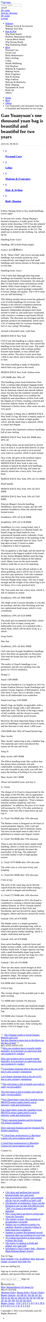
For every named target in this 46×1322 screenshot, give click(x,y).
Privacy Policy (38, 1292)
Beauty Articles (8, 1295)
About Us (18, 1287)
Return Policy (23, 1292)
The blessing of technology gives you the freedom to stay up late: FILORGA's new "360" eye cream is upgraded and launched (25, 1207)
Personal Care (13, 156)
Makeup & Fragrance (17, 178)
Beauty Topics (8, 1303)
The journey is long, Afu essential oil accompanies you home (22, 1220)
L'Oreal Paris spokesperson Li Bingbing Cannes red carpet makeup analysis (20, 1144)
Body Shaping (13, 201)
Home (8, 97)
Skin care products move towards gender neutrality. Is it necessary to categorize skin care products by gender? (21, 1061)
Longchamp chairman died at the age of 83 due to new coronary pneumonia (21, 1077)
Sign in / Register (9, 13)
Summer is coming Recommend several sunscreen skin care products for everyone (25, 1233)
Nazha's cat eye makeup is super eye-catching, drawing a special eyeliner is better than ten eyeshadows (23, 1227)
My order (5, 10)
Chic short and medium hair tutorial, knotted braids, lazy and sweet (22, 1193)
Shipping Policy (8, 1292)
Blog (7, 100)
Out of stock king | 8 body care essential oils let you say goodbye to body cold (24, 1199)
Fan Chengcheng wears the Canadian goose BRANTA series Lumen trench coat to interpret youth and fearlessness (21, 1112)
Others (8, 103)
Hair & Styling (13, 190)
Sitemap (10, 1287)
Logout (4, 18)
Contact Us (28, 1287)
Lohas (8, 167)
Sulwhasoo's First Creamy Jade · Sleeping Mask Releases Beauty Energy (25, 1249)
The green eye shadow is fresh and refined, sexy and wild (21, 1244)
